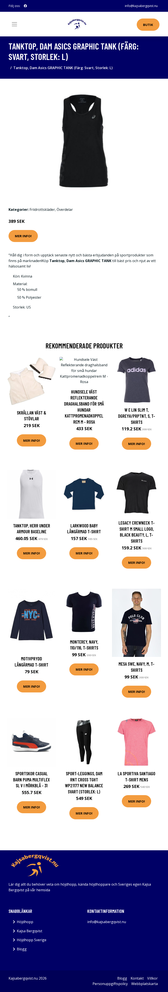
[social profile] (25, 6)
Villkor (152, 978)
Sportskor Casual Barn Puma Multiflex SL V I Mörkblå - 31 (31, 779)
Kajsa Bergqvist (29, 931)
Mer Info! (23, 236)
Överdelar (65, 209)
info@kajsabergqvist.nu (141, 6)
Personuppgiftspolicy (110, 983)
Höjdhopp (25, 921)
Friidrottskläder (42, 209)
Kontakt (137, 978)
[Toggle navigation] (14, 24)
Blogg (22, 949)
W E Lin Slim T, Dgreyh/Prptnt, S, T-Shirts (136, 415)
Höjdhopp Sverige (31, 939)
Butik (148, 24)
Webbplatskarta (144, 983)
